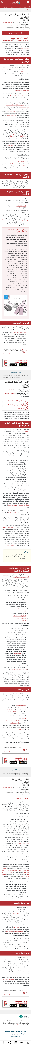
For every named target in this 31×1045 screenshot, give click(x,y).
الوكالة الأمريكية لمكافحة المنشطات (18, 669)
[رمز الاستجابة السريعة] (24, 20)
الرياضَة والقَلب (25, 9)
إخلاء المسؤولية (14, 372)
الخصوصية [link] (7, 1031)
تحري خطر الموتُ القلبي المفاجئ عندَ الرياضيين (18, 402)
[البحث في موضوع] (28, 1043)
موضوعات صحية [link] (22, 7)
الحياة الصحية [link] (13, 7)
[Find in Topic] (28, 20)
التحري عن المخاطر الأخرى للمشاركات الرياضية (17, 406)
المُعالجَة (13, 38)
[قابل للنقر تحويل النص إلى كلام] (21, 1042)
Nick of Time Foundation (19, 332)
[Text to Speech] (26, 20)
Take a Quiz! (6, 354)
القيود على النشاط (23, 409)
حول (20, 372)
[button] (1, 6)
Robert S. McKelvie (7, 22)
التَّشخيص (25, 798)
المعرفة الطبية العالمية (18, 1024)
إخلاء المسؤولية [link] (19, 1031)
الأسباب (26, 38)
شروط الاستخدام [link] (21, 1034)
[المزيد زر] (3, 1042)
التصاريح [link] (13, 1031)
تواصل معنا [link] (8, 1034)
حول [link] (25, 1031)
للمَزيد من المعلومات (22, 40)
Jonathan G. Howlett (10, 26)
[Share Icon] (15, 1043)
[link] (29, 7)
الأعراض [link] (6, 7)
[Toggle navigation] (28, 2)
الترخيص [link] (14, 1034)
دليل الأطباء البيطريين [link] (15, 1036)
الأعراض (19, 38)
